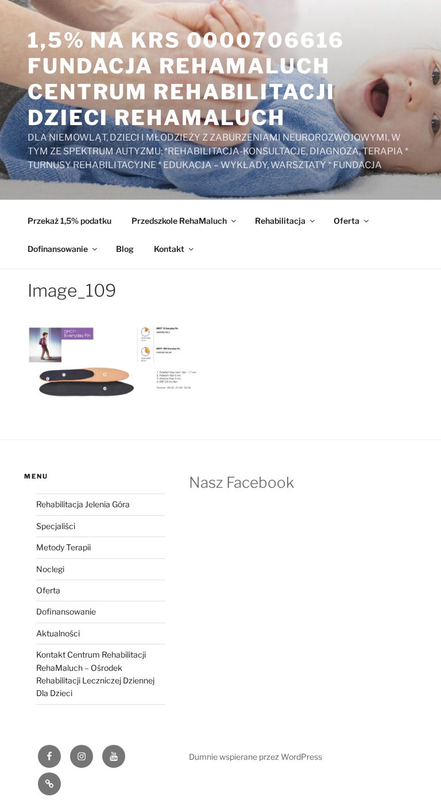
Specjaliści (55, 526)
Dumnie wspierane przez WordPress (255, 757)
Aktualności (58, 633)
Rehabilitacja (280, 221)
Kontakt (169, 249)
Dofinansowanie (58, 249)
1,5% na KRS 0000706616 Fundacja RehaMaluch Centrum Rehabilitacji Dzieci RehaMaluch (186, 79)
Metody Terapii (63, 547)
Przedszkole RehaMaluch (179, 221)
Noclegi (50, 569)
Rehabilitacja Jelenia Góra (83, 504)
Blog (125, 249)
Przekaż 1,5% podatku (69, 221)
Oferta (346, 221)
